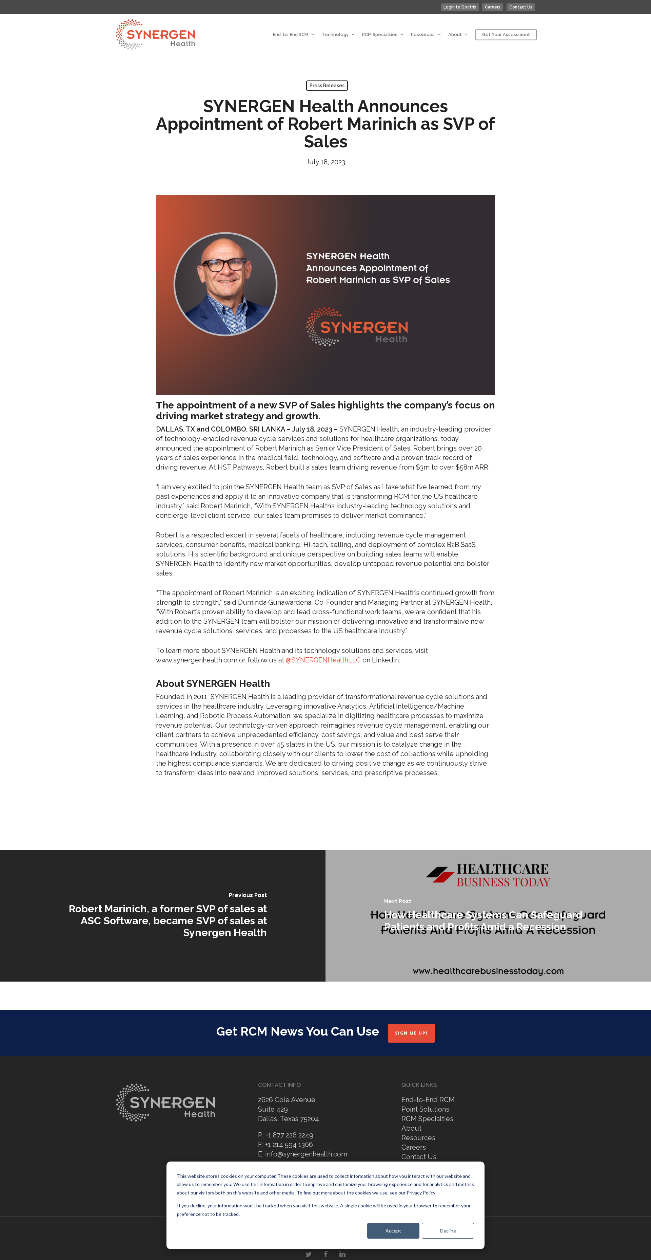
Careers (413, 1147)
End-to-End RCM (428, 1100)
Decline (448, 1231)
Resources (418, 1138)
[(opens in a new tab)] (163, 916)
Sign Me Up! (411, 1033)
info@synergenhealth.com (306, 1154)
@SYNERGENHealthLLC (324, 660)
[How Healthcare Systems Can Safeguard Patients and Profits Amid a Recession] (488, 916)
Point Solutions (425, 1109)
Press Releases (327, 85)
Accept (393, 1231)
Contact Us (418, 1157)
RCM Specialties (427, 1119)
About (411, 1128)
